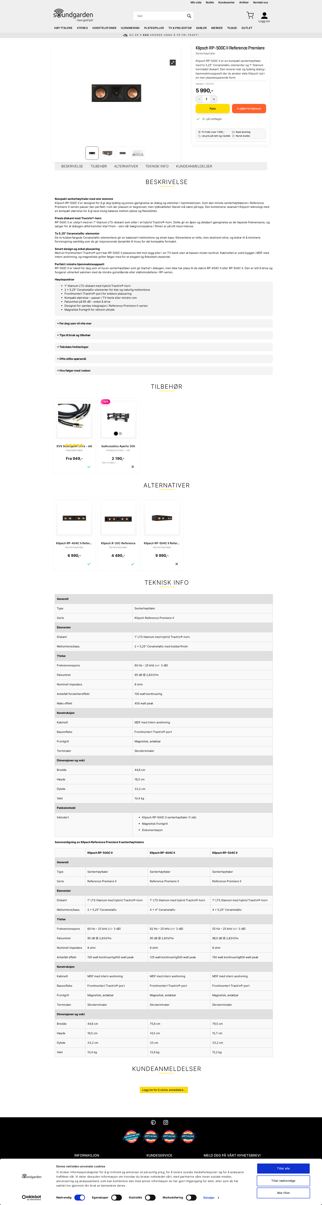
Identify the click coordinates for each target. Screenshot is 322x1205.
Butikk (210, 2)
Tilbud (232, 27)
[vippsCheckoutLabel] (249, 108)
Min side (196, 2)
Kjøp (213, 108)
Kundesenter (226, 2)
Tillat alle (283, 1168)
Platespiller (154, 27)
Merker (217, 27)
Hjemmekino (130, 27)
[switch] (116, 1198)
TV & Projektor (180, 27)
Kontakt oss (260, 2)
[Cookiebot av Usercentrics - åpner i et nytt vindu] (31, 1198)
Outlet (247, 27)
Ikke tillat (283, 1193)
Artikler (244, 2)
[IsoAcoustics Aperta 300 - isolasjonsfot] (118, 417)
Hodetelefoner (104, 27)
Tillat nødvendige (283, 1180)
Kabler (201, 27)
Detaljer (208, 1197)
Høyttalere (63, 27)
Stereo (82, 27)
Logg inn (264, 21)
